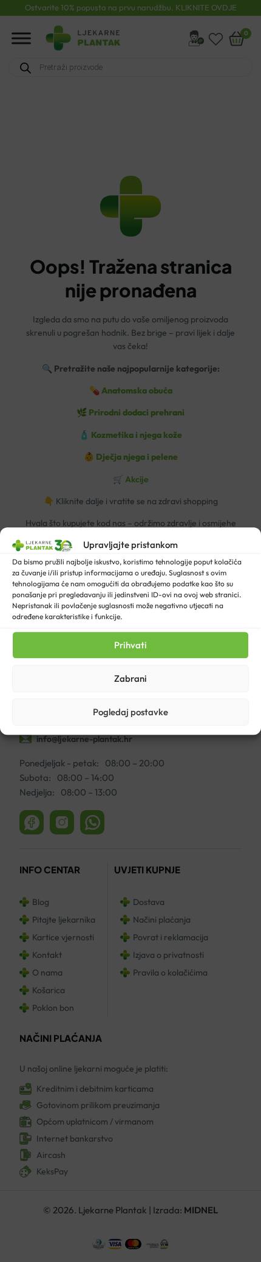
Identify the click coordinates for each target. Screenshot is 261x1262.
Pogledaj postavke (130, 712)
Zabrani (130, 678)
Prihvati (130, 645)
